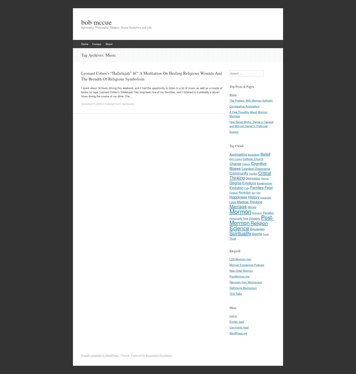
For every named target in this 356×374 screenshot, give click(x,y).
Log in (233, 316)
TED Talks (236, 294)
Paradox (268, 213)
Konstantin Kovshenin (159, 355)
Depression (253, 178)
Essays (96, 44)
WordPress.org (238, 333)
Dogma (235, 182)
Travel (266, 234)
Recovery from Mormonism (246, 282)
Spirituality (128, 104)
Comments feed (239, 327)
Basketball (254, 155)
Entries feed (237, 322)
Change (235, 163)
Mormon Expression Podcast (247, 265)
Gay (253, 192)
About (108, 44)
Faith (246, 188)
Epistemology (264, 183)
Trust (233, 238)
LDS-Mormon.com (240, 259)
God (258, 192)
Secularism (257, 229)
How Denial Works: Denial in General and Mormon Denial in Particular (251, 124)
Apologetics (238, 154)
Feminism (245, 192)
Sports (257, 233)
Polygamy (254, 218)
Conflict (253, 173)
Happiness (238, 197)
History (253, 197)
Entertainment (113, 104)
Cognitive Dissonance (255, 168)
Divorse (265, 178)
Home (84, 44)
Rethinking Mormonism (243, 288)
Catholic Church (253, 159)
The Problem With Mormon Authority (251, 100)
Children (246, 164)
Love (233, 202)
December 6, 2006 (91, 104)
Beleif (265, 154)
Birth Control (236, 159)
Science (239, 228)
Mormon (240, 211)
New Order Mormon (241, 271)
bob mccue (96, 22)
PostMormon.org (239, 276)
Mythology (257, 213)
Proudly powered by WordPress (100, 355)
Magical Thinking (249, 201)
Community (239, 173)
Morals (252, 207)
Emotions (249, 183)
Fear (269, 187)
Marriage (238, 206)
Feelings (234, 192)
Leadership (265, 197)
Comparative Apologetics (244, 106)
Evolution (237, 187)
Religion (259, 222)
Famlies (257, 187)
